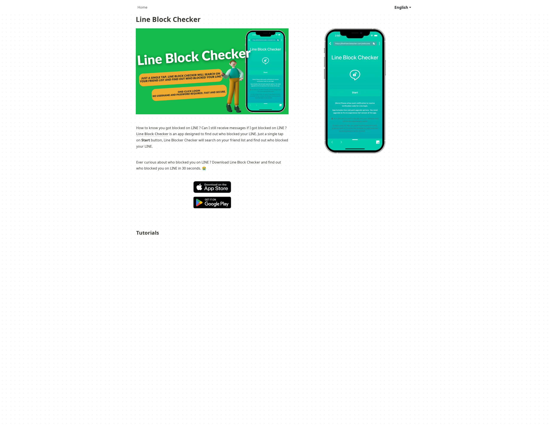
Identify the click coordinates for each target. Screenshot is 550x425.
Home (142, 7)
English (401, 7)
